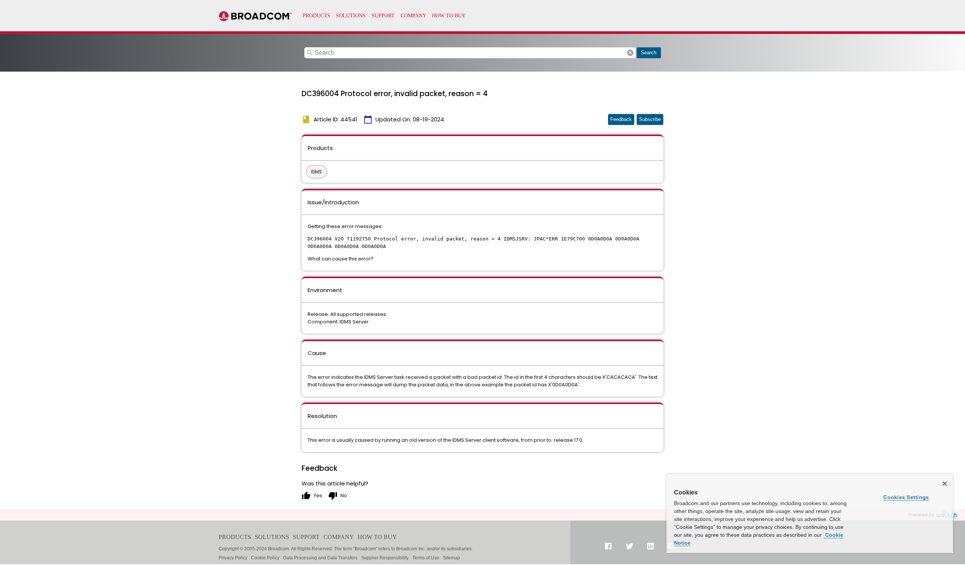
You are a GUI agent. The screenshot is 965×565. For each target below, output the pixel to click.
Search (648, 52)
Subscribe (650, 119)
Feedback (621, 119)
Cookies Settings (906, 497)
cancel (630, 53)
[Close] (944, 483)
